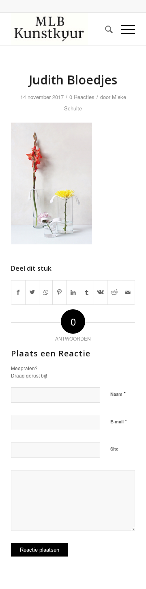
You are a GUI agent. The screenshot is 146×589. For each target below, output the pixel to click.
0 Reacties (81, 97)
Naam (118, 393)
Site (114, 449)
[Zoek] (105, 29)
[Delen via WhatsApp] (46, 292)
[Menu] (124, 29)
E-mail (118, 421)
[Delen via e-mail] (128, 292)
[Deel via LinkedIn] (73, 292)
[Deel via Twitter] (32, 292)
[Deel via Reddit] (114, 292)
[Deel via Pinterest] (59, 292)
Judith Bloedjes (73, 79)
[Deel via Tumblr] (87, 292)
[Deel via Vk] (100, 292)
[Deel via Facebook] (18, 292)
